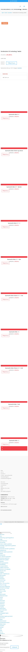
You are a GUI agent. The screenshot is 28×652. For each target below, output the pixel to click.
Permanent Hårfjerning (5, 586)
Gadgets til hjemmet (4, 567)
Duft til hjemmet (3, 540)
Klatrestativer (3, 608)
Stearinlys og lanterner (4, 558)
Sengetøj (2, 606)
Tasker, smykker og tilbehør (6, 544)
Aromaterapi (2, 542)
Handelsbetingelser (5, 476)
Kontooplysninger (4, 483)
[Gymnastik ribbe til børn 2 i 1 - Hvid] (14, 364)
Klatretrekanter (3, 621)
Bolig (1, 539)
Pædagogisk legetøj (4, 613)
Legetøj (1, 611)
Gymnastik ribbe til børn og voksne (14, 150)
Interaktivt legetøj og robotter (6, 616)
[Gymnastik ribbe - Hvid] (14, 400)
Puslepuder (2, 605)
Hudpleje (2, 572)
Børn (1, 592)
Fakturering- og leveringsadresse (7, 537)
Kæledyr (1, 627)
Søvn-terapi (2, 589)
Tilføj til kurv (11, 63)
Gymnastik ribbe (3, 610)
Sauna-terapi (2, 580)
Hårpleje (2, 577)
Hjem (3, 12)
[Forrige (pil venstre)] (0, 651)
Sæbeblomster (3, 550)
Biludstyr (2, 561)
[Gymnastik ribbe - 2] (14, 436)
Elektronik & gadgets (4, 559)
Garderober (2, 602)
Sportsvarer (2, 617)
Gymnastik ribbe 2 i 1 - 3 (14, 223)
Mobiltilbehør (3, 564)
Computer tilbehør (4, 566)
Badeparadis (2, 555)
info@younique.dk (7, 500)
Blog (2, 470)
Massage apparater (4, 562)
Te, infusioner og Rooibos (5, 556)
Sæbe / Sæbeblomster (4, 573)
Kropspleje (2, 578)
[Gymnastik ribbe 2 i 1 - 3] (14, 219)
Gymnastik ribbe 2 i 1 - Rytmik (14, 187)
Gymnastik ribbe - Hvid (14, 404)
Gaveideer (10, 12)
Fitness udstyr (3, 591)
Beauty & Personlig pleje (5, 569)
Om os (2, 472)
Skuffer (1, 597)
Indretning (2, 547)
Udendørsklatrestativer (5, 622)
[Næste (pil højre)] (1, 651)
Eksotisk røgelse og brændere (6, 551)
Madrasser (2, 603)
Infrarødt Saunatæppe (4, 588)
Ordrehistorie (3, 485)
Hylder (1, 599)
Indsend (14, 647)
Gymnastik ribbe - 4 (14, 332)
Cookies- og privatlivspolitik (6, 475)
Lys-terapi (2, 581)
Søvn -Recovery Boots (4, 583)
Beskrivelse (5, 74)
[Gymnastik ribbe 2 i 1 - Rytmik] (14, 183)
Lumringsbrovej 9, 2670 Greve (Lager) (9, 504)
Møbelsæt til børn (3, 595)
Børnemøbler (3, 594)
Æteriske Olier (3, 570)
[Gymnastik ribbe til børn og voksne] (14, 146)
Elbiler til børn (3, 624)
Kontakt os (3, 473)
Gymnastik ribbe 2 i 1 (14, 114)
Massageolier (3, 575)
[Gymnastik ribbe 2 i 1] (14, 110)
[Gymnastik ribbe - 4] (14, 327)
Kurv (1, 536)
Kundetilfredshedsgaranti (6, 478)
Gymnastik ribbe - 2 (14, 440)
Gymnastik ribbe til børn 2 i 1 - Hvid (14, 368)
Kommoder (2, 600)
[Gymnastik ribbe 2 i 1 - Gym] (14, 255)
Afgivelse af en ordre (5, 488)
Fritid (1, 614)
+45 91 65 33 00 (11, 496)
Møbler (1, 553)
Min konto (3, 482)
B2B (1, 628)
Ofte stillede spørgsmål (5, 491)
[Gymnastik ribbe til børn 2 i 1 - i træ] (14, 291)
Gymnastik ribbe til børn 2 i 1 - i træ (14, 295)
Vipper (1, 619)
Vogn (2, 486)
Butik (6, 12)
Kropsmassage (3, 584)
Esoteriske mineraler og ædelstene (7, 548)
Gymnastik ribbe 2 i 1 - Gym (14, 259)
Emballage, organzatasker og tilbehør (8, 545)
